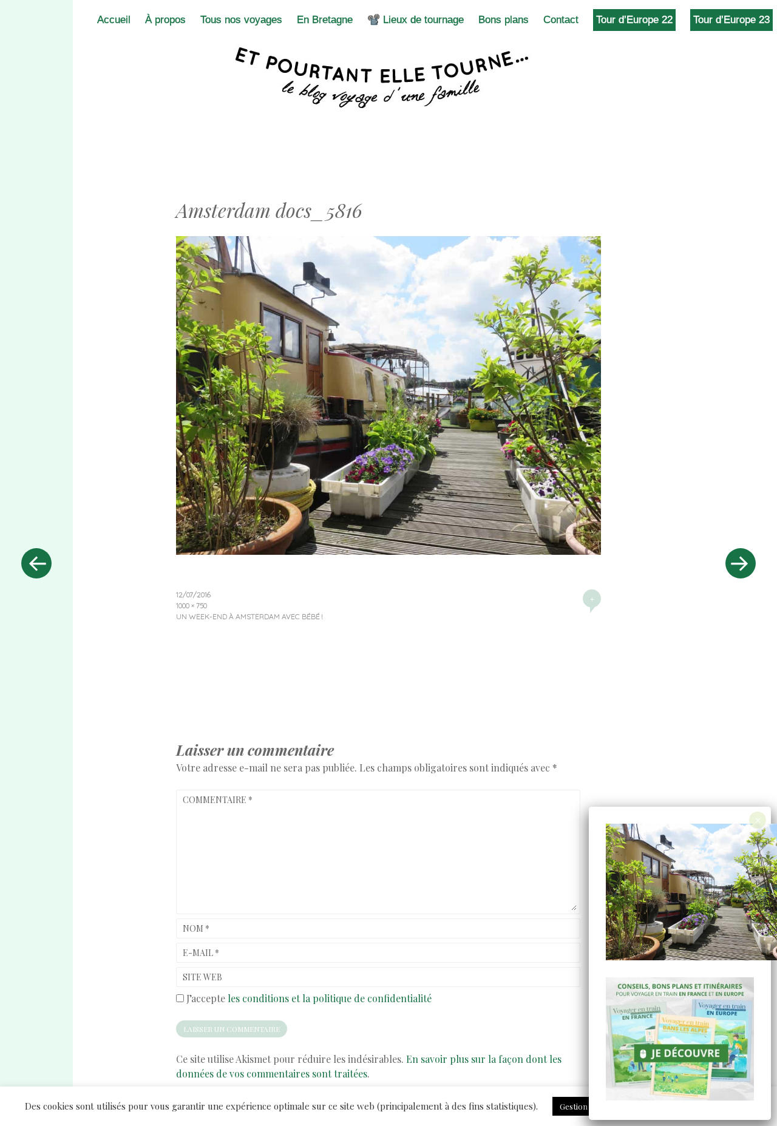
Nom (196, 928)
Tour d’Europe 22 (634, 19)
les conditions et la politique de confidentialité (330, 998)
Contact (561, 19)
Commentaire (218, 799)
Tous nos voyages (241, 19)
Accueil (114, 19)
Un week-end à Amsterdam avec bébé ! (249, 616)
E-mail (201, 952)
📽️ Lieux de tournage (415, 19)
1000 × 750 (191, 605)
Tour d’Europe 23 (731, 19)
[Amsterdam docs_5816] (388, 550)
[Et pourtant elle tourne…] (388, 77)
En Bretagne (325, 19)
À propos (165, 19)
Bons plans (503, 19)
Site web (202, 977)
